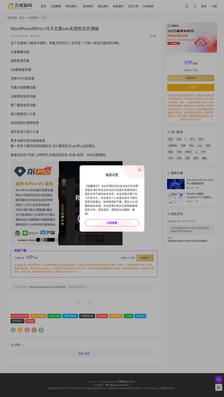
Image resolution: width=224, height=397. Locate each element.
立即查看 (112, 222)
